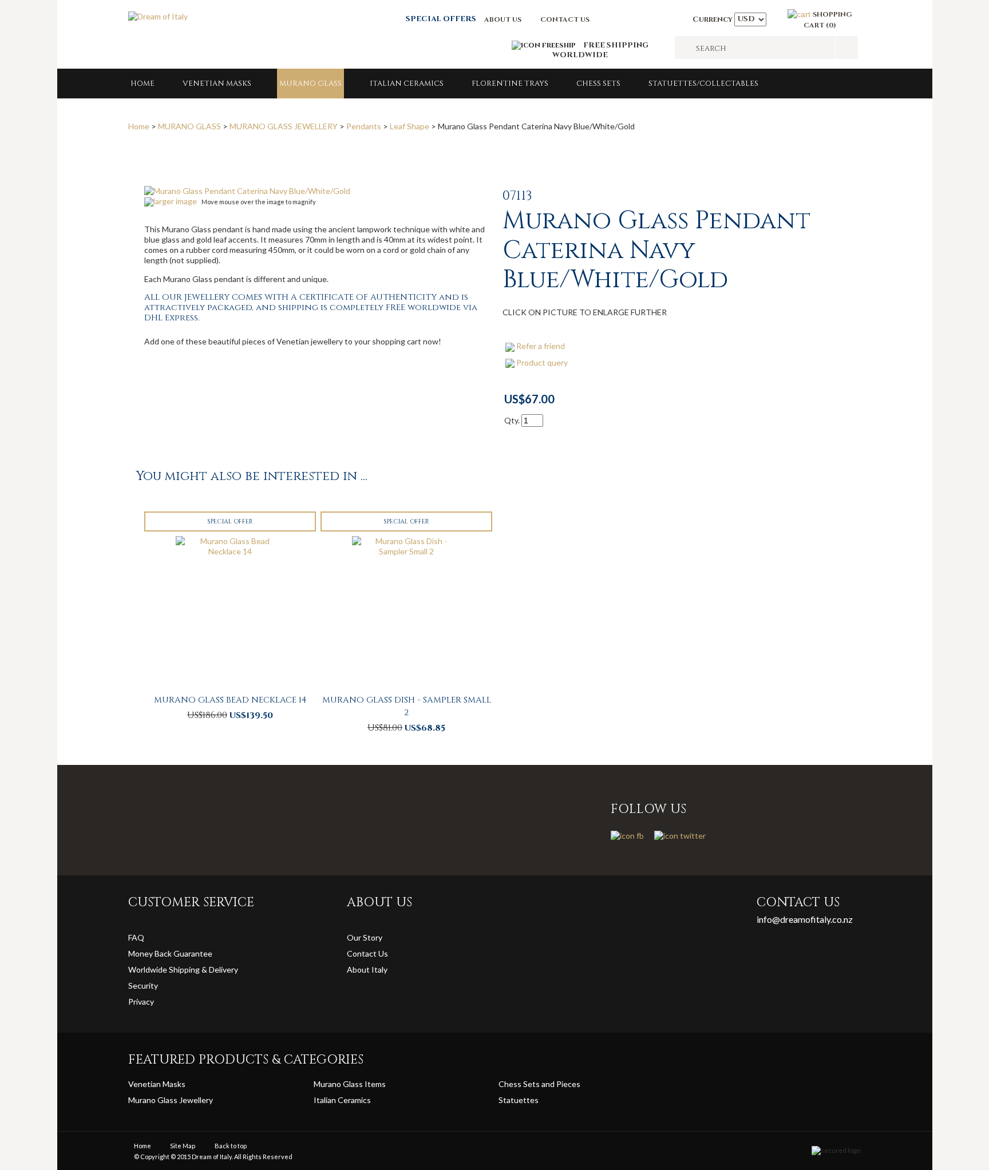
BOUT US (505, 19)
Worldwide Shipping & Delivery (183, 969)
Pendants (363, 126)
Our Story (364, 937)
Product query (542, 362)
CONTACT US (565, 19)
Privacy (142, 1001)
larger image (175, 201)
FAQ (136, 937)
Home (142, 83)
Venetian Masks (217, 83)
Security (143, 985)
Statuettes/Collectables (703, 83)
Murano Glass (339, 1084)
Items (375, 1084)
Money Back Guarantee (170, 953)
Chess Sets (598, 83)
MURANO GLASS (310, 83)
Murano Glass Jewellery (170, 1100)
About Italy (367, 969)
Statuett (514, 1100)
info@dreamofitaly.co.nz (805, 919)
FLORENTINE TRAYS (510, 83)
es (534, 1100)
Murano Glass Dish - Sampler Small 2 (406, 706)
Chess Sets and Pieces (539, 1084)
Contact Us (367, 953)
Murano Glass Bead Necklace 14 (230, 700)
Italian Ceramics (407, 83)
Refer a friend (540, 346)
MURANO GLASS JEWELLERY (284, 126)
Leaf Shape (409, 126)
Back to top (231, 1145)
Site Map (182, 1145)
